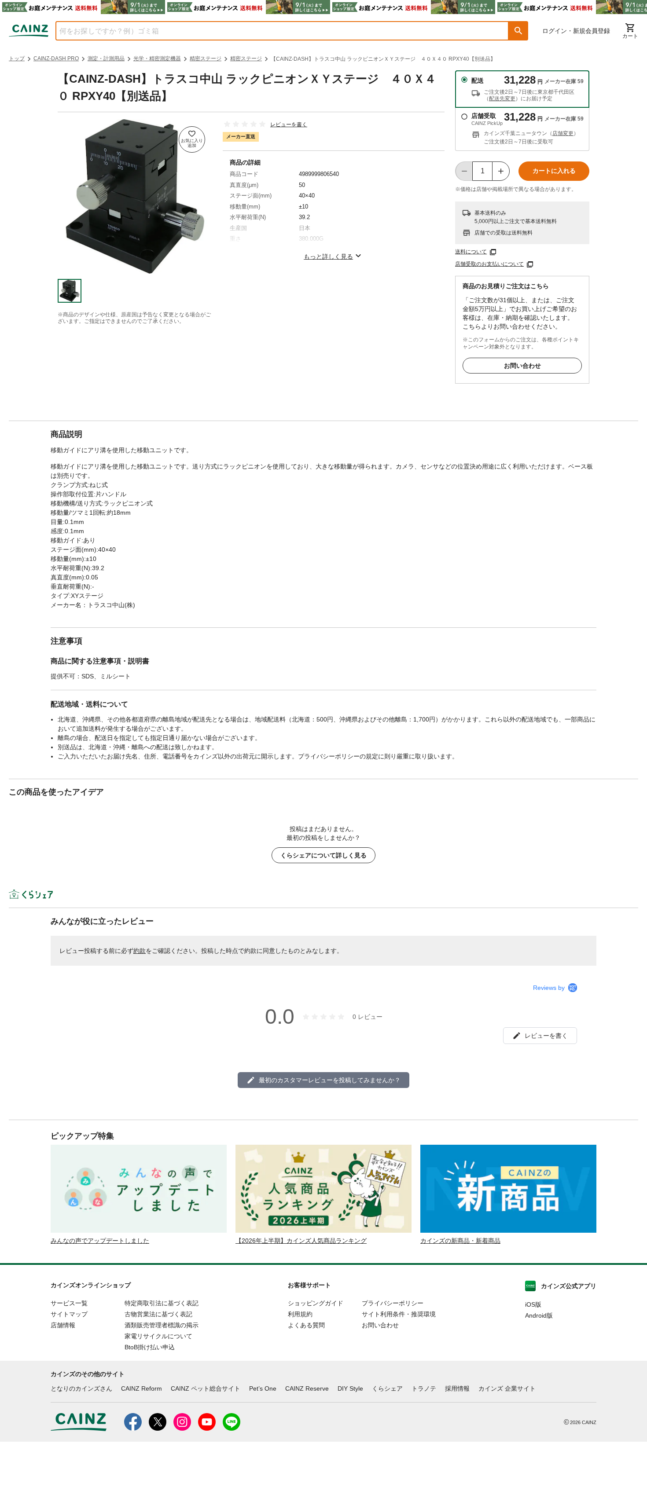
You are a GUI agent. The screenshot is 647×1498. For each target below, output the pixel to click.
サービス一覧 (69, 1303)
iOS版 (533, 1304)
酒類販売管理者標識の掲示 (162, 1325)
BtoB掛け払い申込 (150, 1347)
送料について (471, 252)
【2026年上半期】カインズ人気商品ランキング (301, 1240)
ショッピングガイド (315, 1303)
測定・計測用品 (106, 58)
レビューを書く (288, 124)
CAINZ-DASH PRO (56, 58)
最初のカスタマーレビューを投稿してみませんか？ (330, 1080)
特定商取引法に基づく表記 (162, 1303)
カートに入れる (554, 170)
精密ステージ (205, 58)
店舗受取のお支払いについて (489, 264)
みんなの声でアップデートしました (100, 1240)
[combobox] (275, 31)
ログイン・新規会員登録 (576, 30)
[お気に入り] (192, 139)
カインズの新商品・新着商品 (460, 1240)
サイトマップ (69, 1314)
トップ (17, 58)
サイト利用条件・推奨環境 (399, 1314)
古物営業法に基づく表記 (158, 1314)
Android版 (539, 1315)
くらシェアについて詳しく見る (323, 855)
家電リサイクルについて (158, 1336)
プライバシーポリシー (392, 1303)
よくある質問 (306, 1325)
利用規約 (300, 1314)
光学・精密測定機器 (157, 58)
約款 (139, 950)
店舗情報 (63, 1325)
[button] (518, 30)
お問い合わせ (522, 365)
